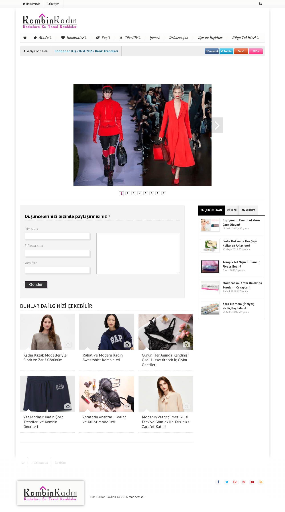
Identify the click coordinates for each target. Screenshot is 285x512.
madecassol (137, 497)
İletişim (54, 4)
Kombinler (74, 37)
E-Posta (34, 246)
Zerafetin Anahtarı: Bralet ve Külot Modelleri (104, 419)
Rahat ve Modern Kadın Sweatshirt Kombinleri (103, 358)
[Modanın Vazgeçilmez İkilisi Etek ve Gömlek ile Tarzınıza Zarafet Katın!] (165, 410)
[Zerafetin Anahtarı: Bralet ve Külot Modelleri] (106, 410)
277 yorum (242, 291)
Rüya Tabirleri (244, 37)
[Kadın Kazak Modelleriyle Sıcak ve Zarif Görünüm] (47, 348)
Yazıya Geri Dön (37, 51)
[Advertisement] (38, 127)
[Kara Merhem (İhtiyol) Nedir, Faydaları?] (210, 314)
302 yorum (244, 249)
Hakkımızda (32, 4)
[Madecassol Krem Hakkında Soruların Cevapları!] (210, 293)
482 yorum (243, 228)
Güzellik (130, 37)
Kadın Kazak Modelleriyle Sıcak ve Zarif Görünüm (45, 358)
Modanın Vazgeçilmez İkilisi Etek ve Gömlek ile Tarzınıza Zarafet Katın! (165, 421)
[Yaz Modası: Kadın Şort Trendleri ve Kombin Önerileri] (47, 410)
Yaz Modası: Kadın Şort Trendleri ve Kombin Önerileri (43, 421)
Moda (43, 37)
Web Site (31, 263)
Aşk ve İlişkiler (210, 37)
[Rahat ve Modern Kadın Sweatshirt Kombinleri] (106, 348)
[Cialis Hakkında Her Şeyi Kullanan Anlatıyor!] (210, 251)
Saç (103, 37)
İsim (31, 229)
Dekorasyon (178, 37)
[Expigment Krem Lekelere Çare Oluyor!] (210, 230)
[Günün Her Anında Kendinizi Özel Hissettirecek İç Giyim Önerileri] (165, 348)
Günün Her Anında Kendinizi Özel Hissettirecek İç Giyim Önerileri (165, 360)
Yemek (155, 37)
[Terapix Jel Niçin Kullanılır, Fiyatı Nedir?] (210, 272)
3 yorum (240, 270)
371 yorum (244, 312)
